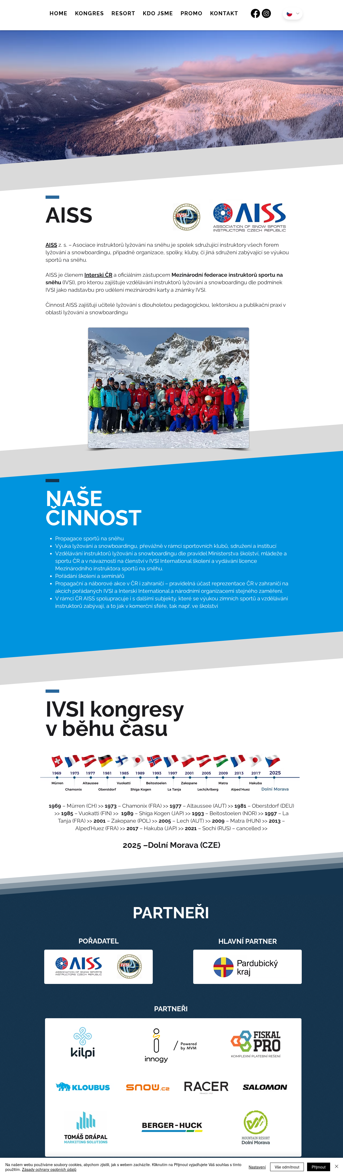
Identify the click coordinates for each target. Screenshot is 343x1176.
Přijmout (319, 1167)
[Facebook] (255, 13)
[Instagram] (266, 13)
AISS (51, 245)
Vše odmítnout (287, 1167)
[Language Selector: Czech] (293, 14)
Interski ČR (98, 275)
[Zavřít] (336, 1167)
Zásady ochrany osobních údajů (49, 1169)
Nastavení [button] (257, 1167)
